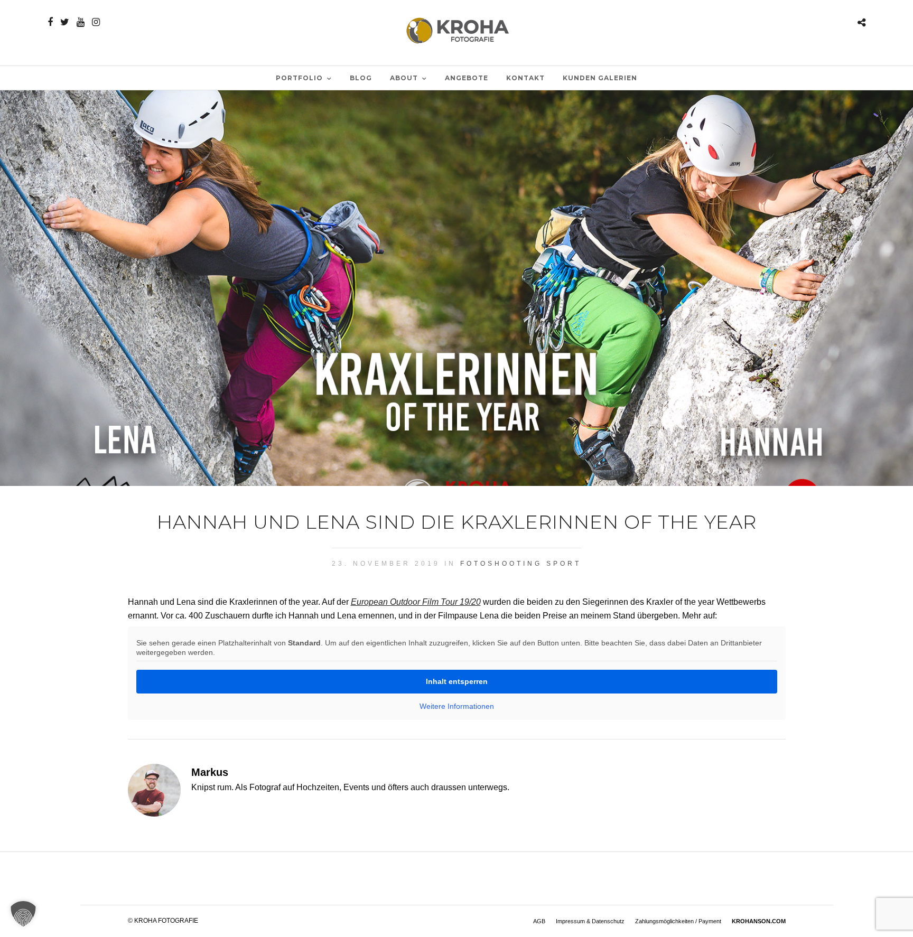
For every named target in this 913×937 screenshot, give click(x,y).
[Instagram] (96, 22)
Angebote (466, 78)
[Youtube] (81, 22)
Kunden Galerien (600, 78)
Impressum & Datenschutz (590, 921)
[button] (23, 914)
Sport (563, 563)
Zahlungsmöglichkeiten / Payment (678, 921)
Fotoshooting (501, 563)
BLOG (361, 78)
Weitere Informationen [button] (457, 706)
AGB (539, 921)
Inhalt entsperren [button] (457, 681)
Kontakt (525, 78)
